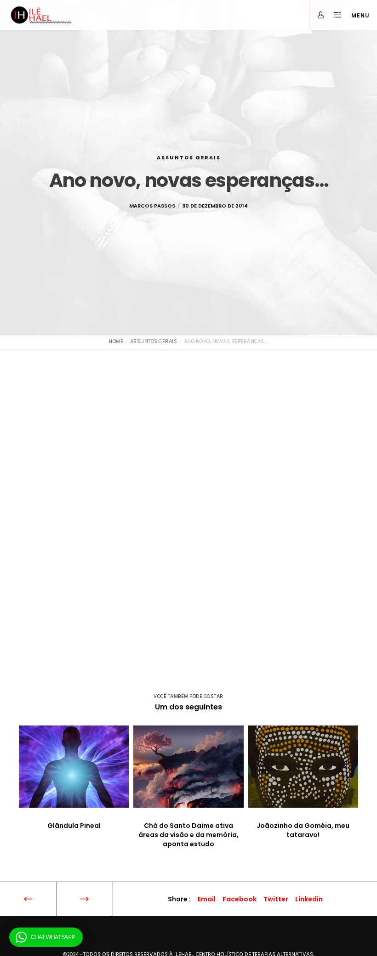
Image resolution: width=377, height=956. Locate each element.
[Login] (317, 15)
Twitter (275, 899)
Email (207, 899)
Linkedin (309, 899)
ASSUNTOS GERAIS (189, 157)
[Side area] (334, 15)
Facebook (240, 899)
